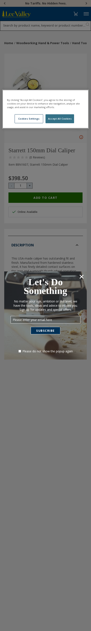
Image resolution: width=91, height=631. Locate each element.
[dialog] (45, 315)
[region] (45, 109)
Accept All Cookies (60, 118)
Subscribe (45, 331)
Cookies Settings (29, 118)
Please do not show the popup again (47, 351)
